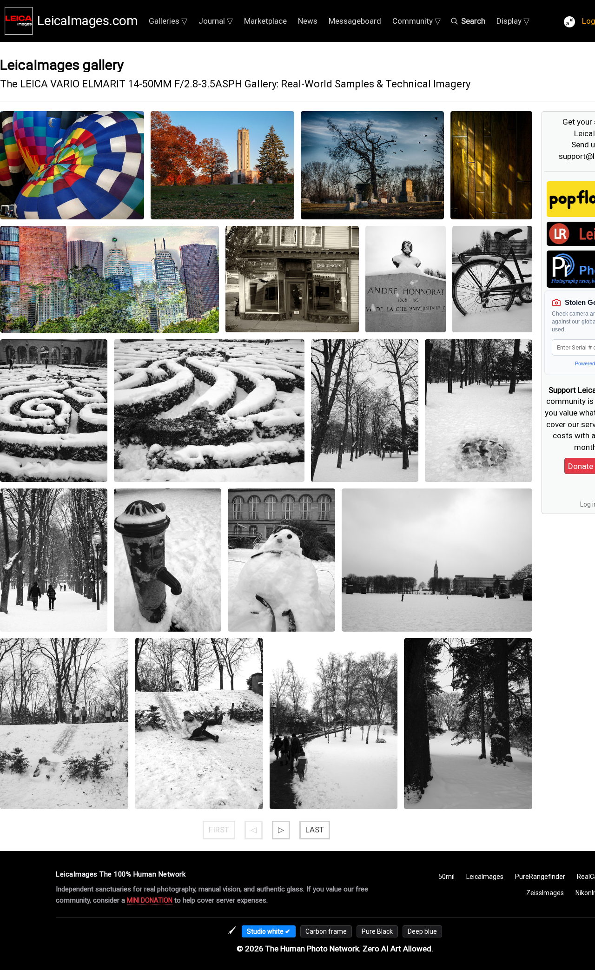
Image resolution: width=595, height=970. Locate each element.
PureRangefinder (540, 876)
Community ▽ (416, 21)
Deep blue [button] (422, 931)
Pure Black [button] (377, 931)
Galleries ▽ (168, 21)
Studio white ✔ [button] (269, 931)
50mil (446, 876)
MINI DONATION (149, 900)
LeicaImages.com (87, 20)
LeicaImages (484, 876)
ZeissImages (545, 893)
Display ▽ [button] (512, 21)
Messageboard (355, 21)
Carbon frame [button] (326, 931)
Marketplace (265, 21)
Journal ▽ (215, 21)
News (307, 21)
